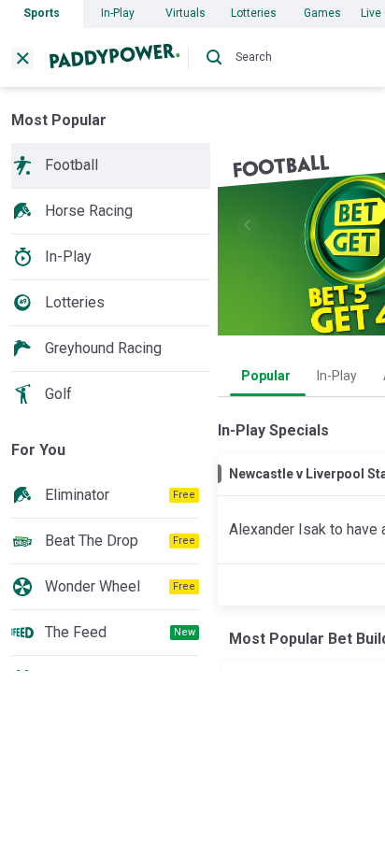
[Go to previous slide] (247, 225)
